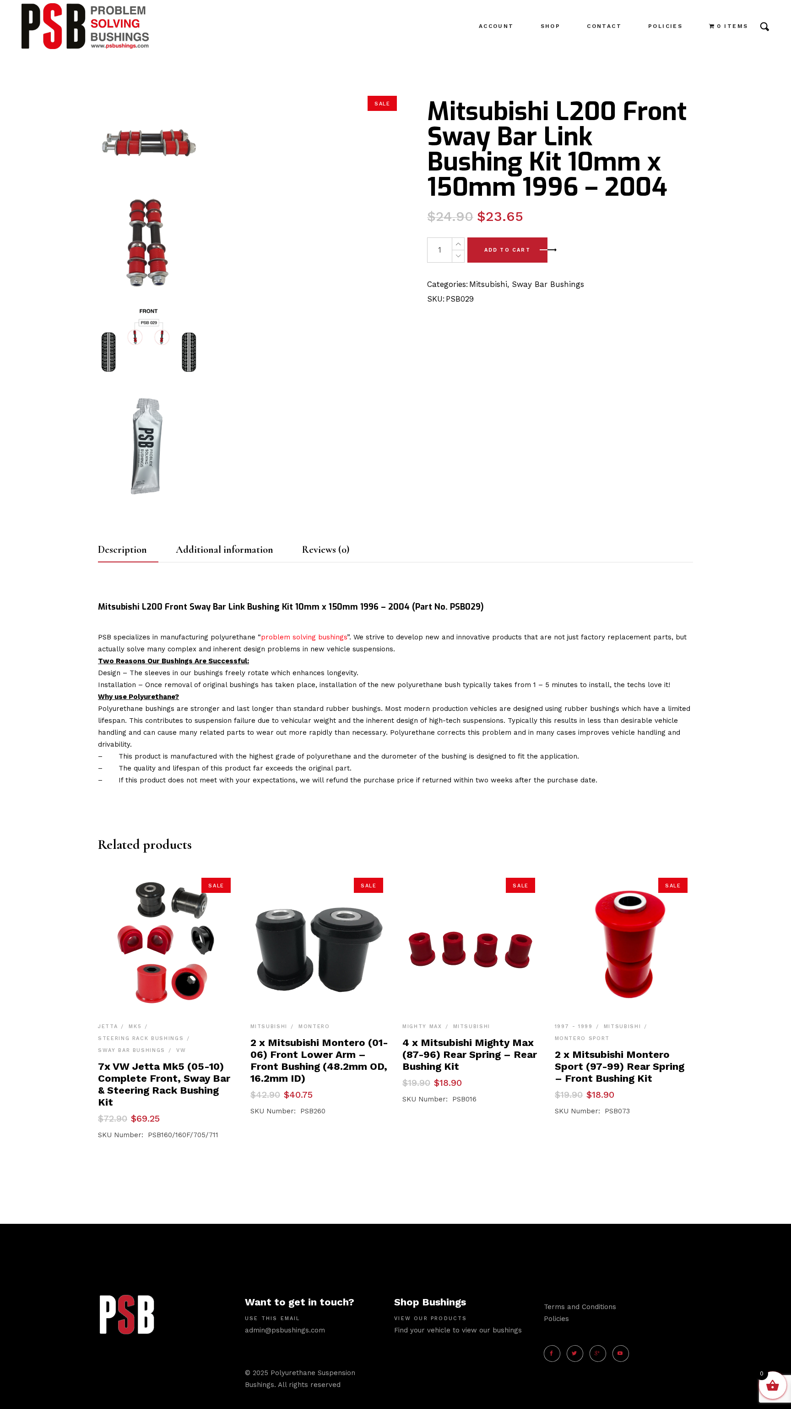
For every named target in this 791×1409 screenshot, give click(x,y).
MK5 (135, 1026)
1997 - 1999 (574, 1026)
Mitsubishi (488, 284)
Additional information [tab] (224, 550)
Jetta (108, 1026)
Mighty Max (422, 1026)
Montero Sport (582, 1038)
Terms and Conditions (580, 1307)
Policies (556, 1319)
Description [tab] (122, 550)
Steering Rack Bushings (141, 1038)
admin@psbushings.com (285, 1330)
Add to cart (507, 250)
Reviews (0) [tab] (325, 550)
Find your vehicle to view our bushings (458, 1330)
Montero (314, 1026)
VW (181, 1050)
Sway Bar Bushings (548, 284)
